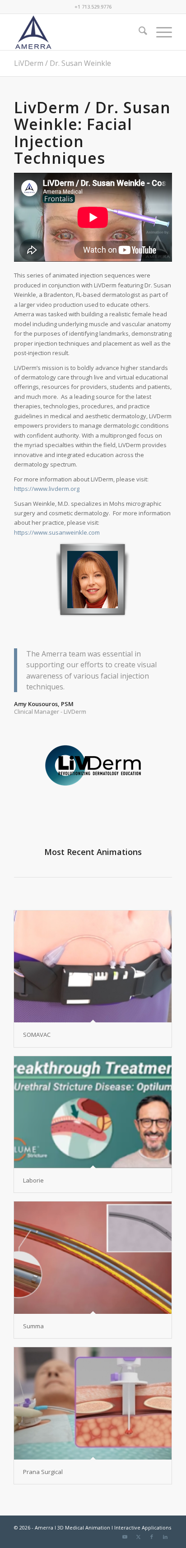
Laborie (33, 1180)
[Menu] (159, 32)
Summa (33, 1326)
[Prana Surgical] (93, 1403)
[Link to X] (138, 1536)
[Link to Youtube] (124, 1536)
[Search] (138, 32)
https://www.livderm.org (46, 489)
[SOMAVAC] (93, 966)
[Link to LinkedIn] (165, 1536)
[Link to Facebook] (151, 1536)
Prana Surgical (43, 1472)
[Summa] (93, 1257)
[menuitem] (138, 32)
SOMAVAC (37, 1034)
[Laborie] (93, 1112)
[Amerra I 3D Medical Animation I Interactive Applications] (77, 32)
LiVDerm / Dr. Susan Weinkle (62, 63)
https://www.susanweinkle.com (57, 532)
